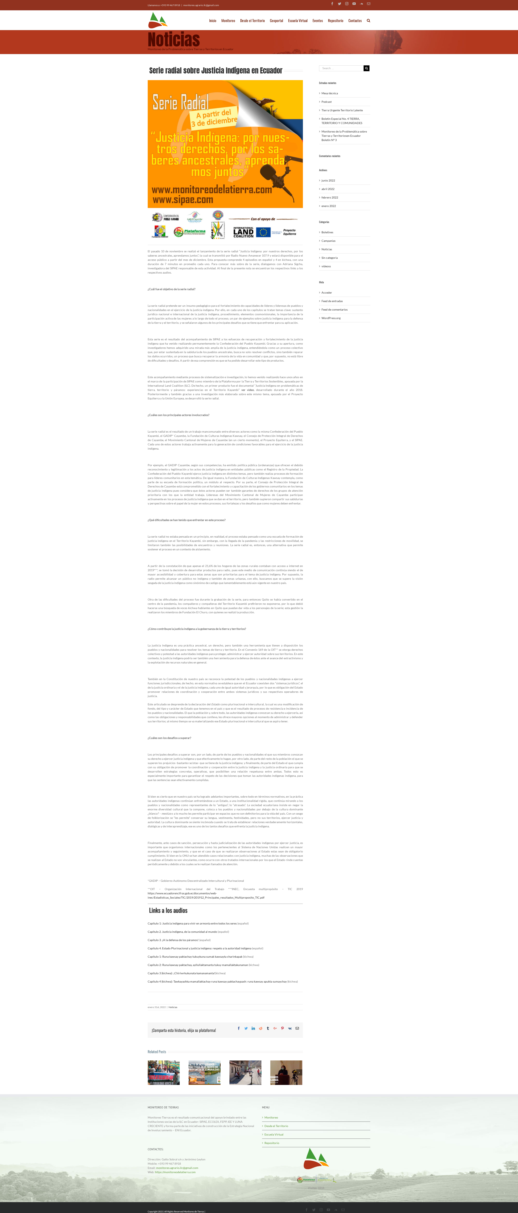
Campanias (328, 240)
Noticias (173, 1007)
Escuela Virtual (273, 1134)
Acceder (327, 292)
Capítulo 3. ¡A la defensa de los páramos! (173, 940)
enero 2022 (329, 206)
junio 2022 (328, 180)
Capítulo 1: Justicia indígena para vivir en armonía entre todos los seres (192, 923)
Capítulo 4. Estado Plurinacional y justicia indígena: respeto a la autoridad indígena (199, 948)
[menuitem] (215, 19)
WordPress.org (331, 318)
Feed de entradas (332, 301)
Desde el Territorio (276, 1126)
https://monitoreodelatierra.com (175, 1172)
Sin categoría (330, 257)
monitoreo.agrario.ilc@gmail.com (201, 5)
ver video (247, 390)
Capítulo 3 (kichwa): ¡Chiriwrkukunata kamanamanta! (181, 973)
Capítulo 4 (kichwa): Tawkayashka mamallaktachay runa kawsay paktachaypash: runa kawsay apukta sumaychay (217, 981)
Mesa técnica (330, 93)
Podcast (327, 101)
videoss (326, 266)
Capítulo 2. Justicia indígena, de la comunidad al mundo (182, 931)
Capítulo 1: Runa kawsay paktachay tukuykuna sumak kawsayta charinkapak (195, 956)
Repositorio (271, 1143)
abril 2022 (328, 189)
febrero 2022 (330, 197)
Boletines (327, 232)
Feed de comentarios (335, 309)
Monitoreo (271, 1117)
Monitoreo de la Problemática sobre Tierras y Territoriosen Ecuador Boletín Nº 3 (344, 136)
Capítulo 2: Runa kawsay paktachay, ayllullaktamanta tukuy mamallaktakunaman (198, 965)
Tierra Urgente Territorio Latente (342, 110)
